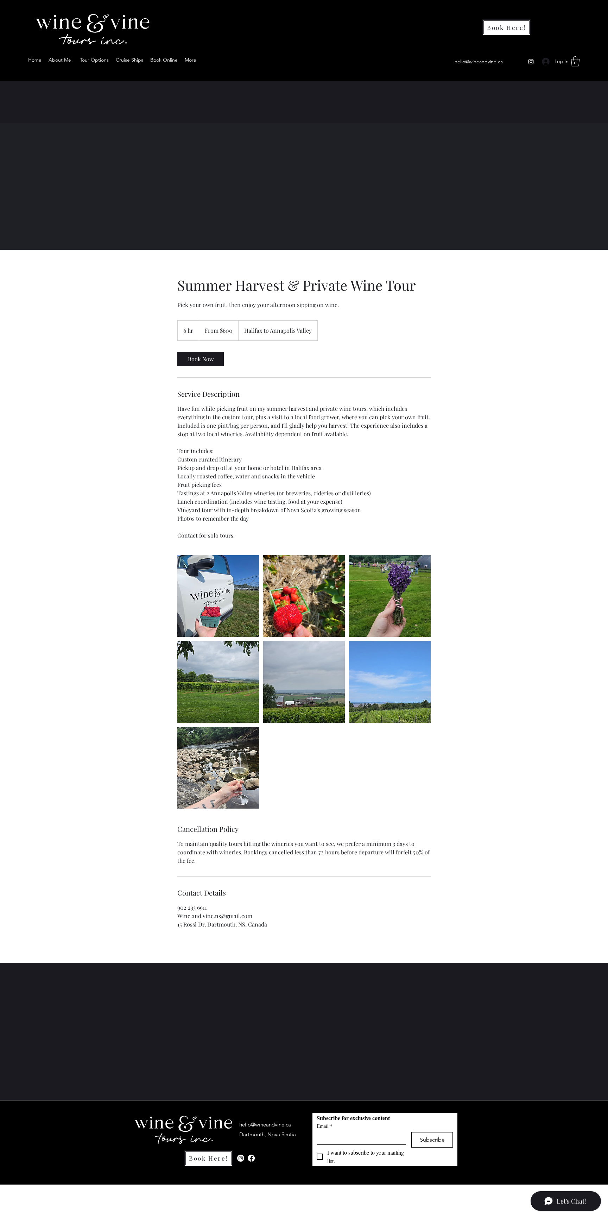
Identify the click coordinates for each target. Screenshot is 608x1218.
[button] (575, 61)
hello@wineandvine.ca (479, 61)
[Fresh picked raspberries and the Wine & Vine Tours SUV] (218, 596)
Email (324, 1126)
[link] (200, 359)
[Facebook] (251, 1158)
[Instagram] (530, 61)
